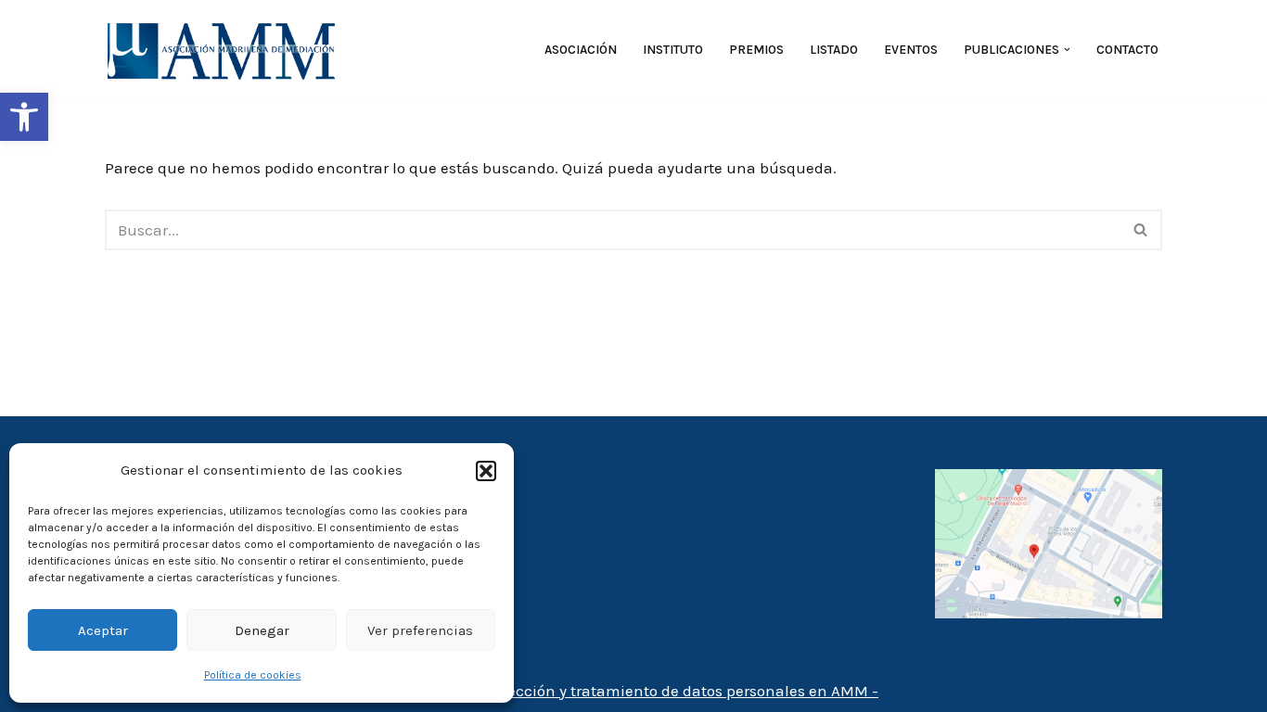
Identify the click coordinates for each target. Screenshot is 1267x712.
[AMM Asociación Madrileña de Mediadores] (225, 50)
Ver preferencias (420, 630)
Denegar (262, 630)
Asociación (580, 50)
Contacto (1127, 50)
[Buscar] (1141, 230)
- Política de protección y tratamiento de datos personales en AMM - (633, 690)
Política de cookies (252, 674)
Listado (834, 50)
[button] (24, 117)
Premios (756, 50)
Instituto (673, 50)
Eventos (911, 50)
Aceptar (103, 630)
